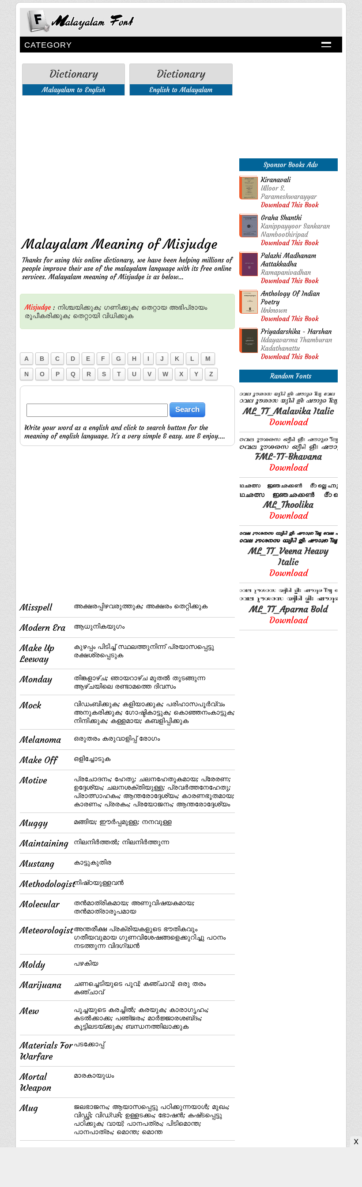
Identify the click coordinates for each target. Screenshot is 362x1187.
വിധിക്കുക (117, 315)
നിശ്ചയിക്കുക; (79, 307)
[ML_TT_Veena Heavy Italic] (288, 543)
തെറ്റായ (154, 307)
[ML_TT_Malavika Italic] (288, 403)
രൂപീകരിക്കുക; (48, 315)
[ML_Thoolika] (288, 496)
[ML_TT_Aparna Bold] (288, 601)
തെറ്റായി (86, 315)
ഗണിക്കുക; (121, 307)
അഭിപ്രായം (188, 307)
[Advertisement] (127, 164)
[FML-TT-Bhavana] (288, 448)
